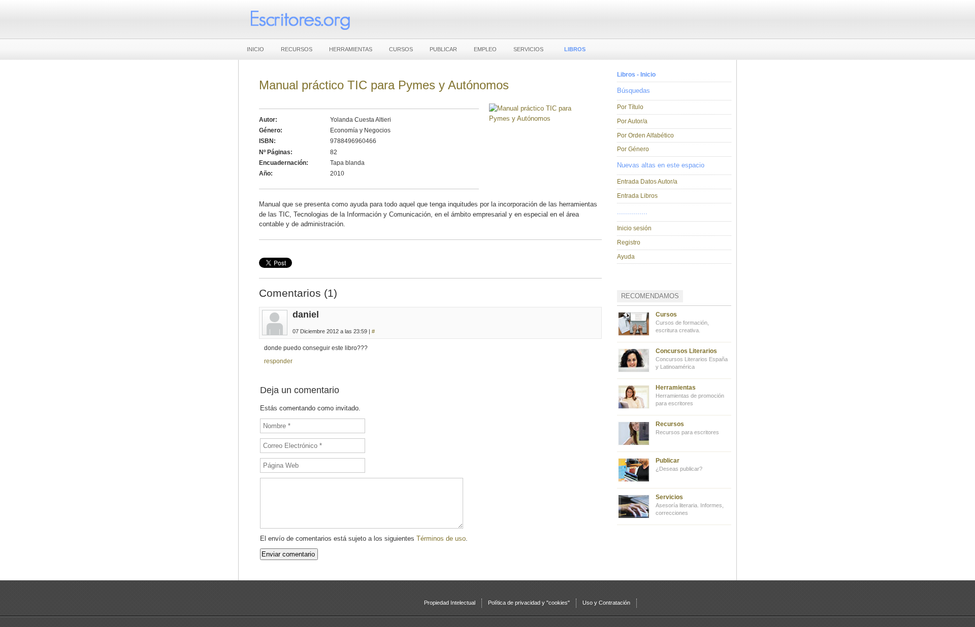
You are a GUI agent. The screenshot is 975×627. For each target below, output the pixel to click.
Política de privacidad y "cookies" (529, 603)
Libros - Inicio (636, 74)
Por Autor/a (632, 121)
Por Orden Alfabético (645, 135)
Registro (628, 242)
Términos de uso (441, 538)
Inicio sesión (634, 228)
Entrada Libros (637, 195)
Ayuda (626, 256)
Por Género (633, 149)
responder (278, 361)
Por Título (630, 107)
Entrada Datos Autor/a (647, 181)
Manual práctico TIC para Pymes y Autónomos (384, 85)
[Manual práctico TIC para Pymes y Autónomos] (540, 118)
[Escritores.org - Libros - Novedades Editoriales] (299, 19)
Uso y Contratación (606, 603)
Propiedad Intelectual (449, 603)
